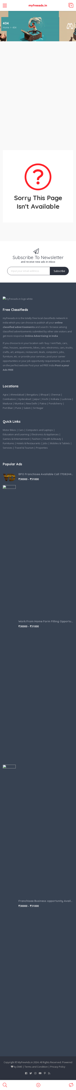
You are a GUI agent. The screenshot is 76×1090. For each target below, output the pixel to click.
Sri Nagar (38, 408)
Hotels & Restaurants (28, 443)
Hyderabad (24, 399)
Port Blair (8, 408)
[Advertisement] (38, 93)
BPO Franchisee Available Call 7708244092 (45, 474)
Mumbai (19, 403)
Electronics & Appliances (45, 434)
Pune (18, 408)
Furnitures (8, 443)
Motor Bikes (9, 430)
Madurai (7, 403)
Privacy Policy (57, 1066)
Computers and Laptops (39, 430)
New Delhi (31, 403)
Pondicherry (55, 403)
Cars (21, 430)
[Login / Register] (38, 1085)
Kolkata (55, 399)
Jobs (45, 443)
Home (6, 27)
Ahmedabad (17, 394)
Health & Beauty (52, 438)
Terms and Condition (36, 1066)
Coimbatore (9, 399)
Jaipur (36, 399)
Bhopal (45, 394)
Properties (42, 447)
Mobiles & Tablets (60, 443)
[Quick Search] (70, 26)
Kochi (45, 399)
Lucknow (66, 399)
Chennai (55, 394)
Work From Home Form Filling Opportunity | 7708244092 (45, 621)
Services (7, 447)
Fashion (36, 438)
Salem (27, 408)
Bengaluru (32, 394)
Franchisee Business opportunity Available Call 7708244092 (45, 901)
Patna (43, 403)
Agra (5, 394)
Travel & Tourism (24, 447)
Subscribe (59, 271)
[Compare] (71, 1085)
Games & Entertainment (16, 438)
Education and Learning (16, 434)
